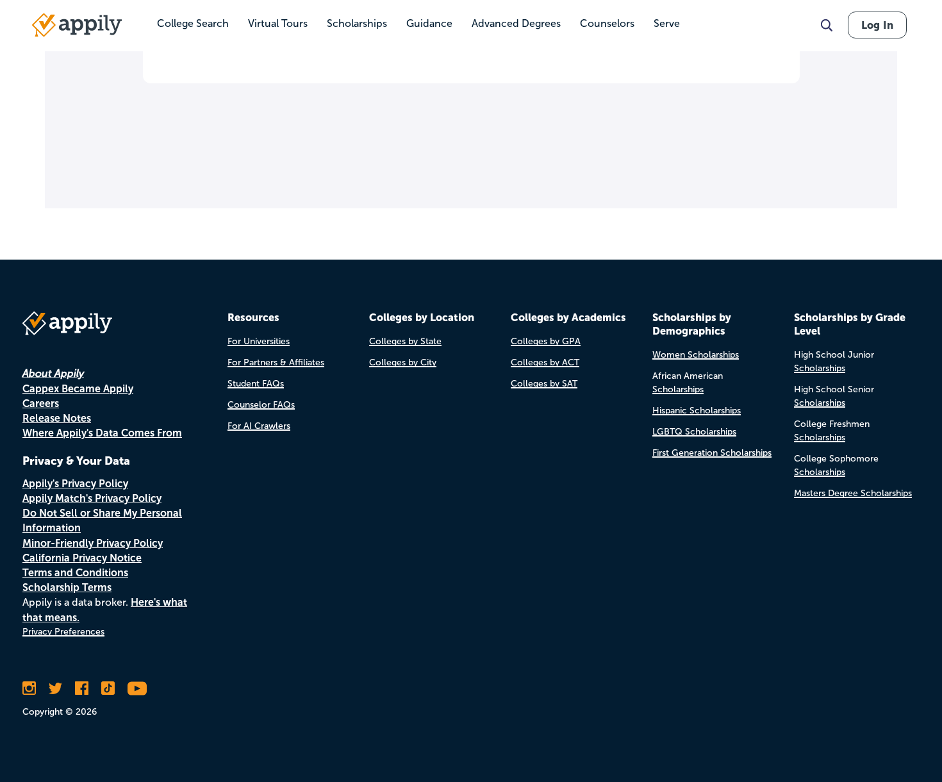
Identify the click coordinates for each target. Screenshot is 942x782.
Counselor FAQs (261, 405)
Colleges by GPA (546, 341)
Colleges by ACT (545, 362)
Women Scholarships (695, 355)
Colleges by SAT (544, 383)
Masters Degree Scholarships (853, 493)
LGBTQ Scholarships (694, 432)
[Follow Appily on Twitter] (55, 688)
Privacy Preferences (63, 631)
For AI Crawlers (258, 426)
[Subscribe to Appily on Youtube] (137, 688)
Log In (877, 25)
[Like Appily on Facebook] (81, 688)
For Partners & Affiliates (275, 362)
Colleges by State (405, 341)
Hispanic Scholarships (696, 410)
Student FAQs (255, 383)
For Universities (258, 341)
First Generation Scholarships (712, 453)
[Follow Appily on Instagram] (29, 688)
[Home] (77, 25)
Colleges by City (402, 362)
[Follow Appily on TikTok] (108, 688)
